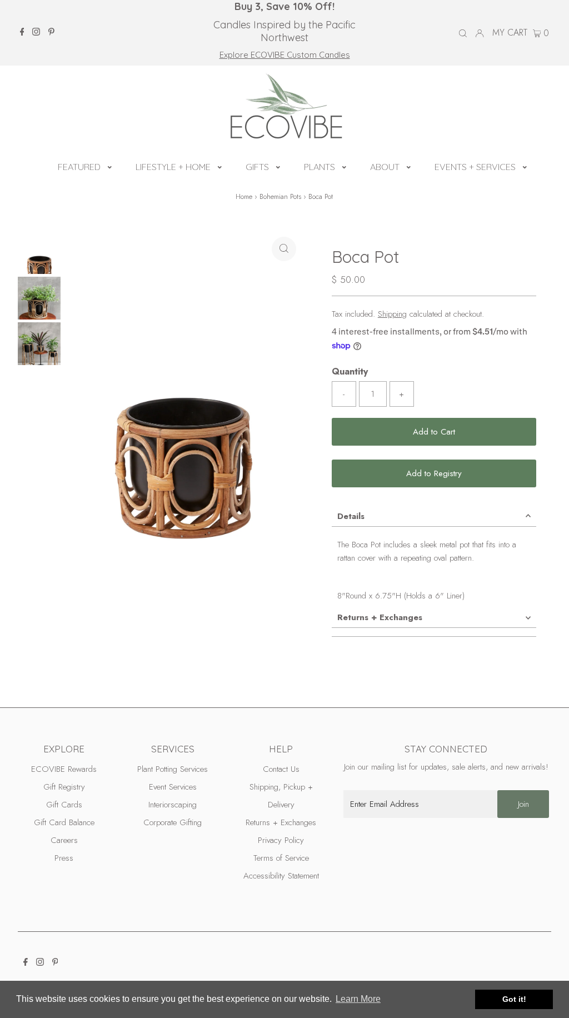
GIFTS (257, 166)
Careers (64, 840)
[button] (109, 165)
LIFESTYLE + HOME (173, 166)
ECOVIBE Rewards (64, 769)
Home (244, 196)
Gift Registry (64, 787)
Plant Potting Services (172, 769)
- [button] (344, 394)
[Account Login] (479, 32)
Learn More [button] (358, 999)
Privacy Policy (281, 840)
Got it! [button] (514, 999)
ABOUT (385, 166)
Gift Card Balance (64, 822)
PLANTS (319, 166)
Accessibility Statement (281, 876)
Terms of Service (281, 858)
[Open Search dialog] (463, 33)
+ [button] (401, 394)
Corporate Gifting (172, 822)
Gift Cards (64, 805)
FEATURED (79, 166)
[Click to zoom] (284, 249)
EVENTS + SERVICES (475, 166)
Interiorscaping (172, 805)
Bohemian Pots (280, 196)
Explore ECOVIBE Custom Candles (284, 54)
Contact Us (281, 769)
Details (351, 516)
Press (63, 858)
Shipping (392, 314)
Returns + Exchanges (379, 617)
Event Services (173, 787)
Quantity (350, 371)
